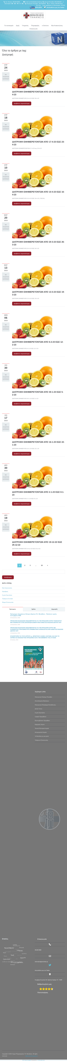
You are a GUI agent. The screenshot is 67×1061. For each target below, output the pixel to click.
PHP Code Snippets (26, 1060)
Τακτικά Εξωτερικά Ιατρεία (42, 728)
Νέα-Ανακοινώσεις (57, 25)
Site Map (38, 5)
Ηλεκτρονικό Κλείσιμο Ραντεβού (43, 697)
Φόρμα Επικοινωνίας (7, 602)
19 (42, 565)
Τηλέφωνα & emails (7, 598)
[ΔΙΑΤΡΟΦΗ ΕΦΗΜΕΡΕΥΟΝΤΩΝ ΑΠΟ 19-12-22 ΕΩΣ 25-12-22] (32, 526)
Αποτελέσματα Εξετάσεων (42, 701)
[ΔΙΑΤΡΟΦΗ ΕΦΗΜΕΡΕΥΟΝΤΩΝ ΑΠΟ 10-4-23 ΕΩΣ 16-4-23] (32, 175)
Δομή (17, 25)
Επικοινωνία (33, 29)
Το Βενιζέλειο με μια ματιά (42, 736)
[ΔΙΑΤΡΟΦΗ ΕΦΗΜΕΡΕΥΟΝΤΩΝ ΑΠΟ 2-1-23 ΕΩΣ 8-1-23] (32, 476)
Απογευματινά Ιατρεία (41, 732)
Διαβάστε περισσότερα (21, 103)
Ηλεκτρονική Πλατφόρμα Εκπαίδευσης (45, 705)
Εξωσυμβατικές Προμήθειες (42, 720)
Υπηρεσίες (25, 25)
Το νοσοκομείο (8, 25)
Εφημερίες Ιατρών (40, 724)
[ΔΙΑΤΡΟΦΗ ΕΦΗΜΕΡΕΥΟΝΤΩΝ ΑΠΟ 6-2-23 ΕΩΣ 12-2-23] (32, 325)
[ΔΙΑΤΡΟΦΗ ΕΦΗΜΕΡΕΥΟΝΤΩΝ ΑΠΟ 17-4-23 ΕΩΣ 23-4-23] (32, 125)
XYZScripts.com (41, 1060)
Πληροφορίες (35, 25)
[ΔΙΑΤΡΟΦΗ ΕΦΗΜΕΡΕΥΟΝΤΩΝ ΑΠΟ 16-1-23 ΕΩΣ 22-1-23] (32, 426)
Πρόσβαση (5, 591)
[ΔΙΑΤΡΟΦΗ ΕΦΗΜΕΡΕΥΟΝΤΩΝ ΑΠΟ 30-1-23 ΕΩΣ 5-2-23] (32, 375)
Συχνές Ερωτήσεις (7, 595)
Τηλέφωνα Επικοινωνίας (41, 740)
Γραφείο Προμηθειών (40, 716)
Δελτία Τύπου (38, 708)
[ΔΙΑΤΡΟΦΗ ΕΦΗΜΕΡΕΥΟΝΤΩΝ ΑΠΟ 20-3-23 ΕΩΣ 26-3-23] (32, 225)
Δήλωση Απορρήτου (31, 1056)
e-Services (45, 25)
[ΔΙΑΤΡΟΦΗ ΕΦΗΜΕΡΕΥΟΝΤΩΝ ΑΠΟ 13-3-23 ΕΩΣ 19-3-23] (32, 275)
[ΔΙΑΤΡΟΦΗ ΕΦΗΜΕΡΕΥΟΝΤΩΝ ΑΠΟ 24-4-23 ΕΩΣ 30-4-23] (32, 75)
